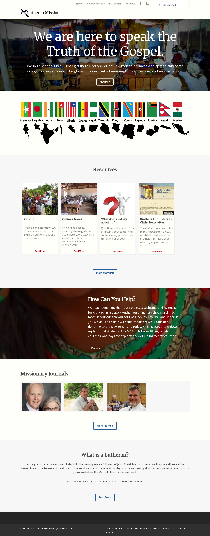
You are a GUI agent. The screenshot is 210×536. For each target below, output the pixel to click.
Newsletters (168, 528)
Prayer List (110, 532)
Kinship (138, 528)
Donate (95, 348)
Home (79, 3)
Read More (105, 497)
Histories (157, 528)
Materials (147, 528)
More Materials (105, 273)
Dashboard (181, 528)
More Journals (105, 425)
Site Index (130, 3)
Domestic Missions (95, 3)
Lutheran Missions (114, 528)
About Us (105, 81)
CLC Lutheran (114, 3)
